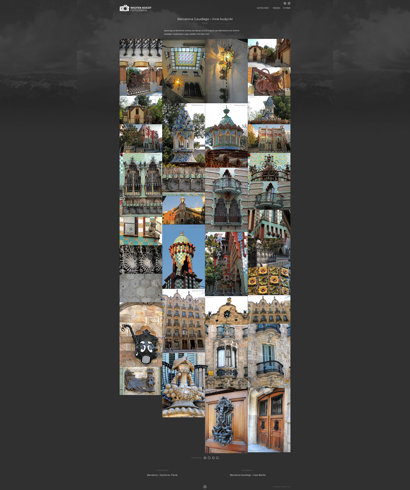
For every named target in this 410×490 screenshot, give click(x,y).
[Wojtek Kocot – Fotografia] (136, 8)
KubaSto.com (285, 487)
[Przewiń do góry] (205, 486)
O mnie (286, 8)
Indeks (276, 8)
